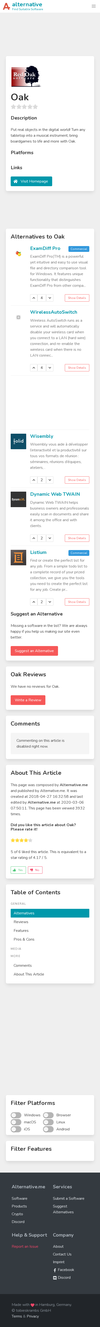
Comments (23, 965)
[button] (93, 6)
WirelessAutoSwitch (53, 312)
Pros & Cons (24, 939)
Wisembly (41, 436)
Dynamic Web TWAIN (55, 494)
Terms (17, 1316)
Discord (18, 1221)
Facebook (65, 1269)
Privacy (33, 1316)
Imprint (59, 1262)
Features (21, 930)
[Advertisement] (50, 36)
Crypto (17, 1214)
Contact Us (62, 1254)
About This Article (29, 974)
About (58, 1246)
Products (19, 1206)
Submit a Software (68, 1198)
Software (19, 1198)
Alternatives (24, 913)
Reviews (21, 922)
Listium (38, 552)
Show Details (77, 298)
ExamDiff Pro (45, 248)
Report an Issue (25, 1246)
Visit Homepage (34, 181)
